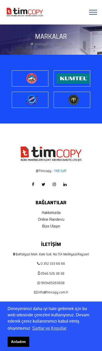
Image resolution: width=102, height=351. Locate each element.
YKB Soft (59, 171)
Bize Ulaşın (51, 226)
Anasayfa (40, 44)
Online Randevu (51, 219)
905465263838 (53, 283)
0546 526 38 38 (52, 273)
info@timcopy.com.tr (53, 292)
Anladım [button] (18, 342)
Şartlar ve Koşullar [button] (49, 328)
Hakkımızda (51, 213)
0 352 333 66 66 (53, 263)
